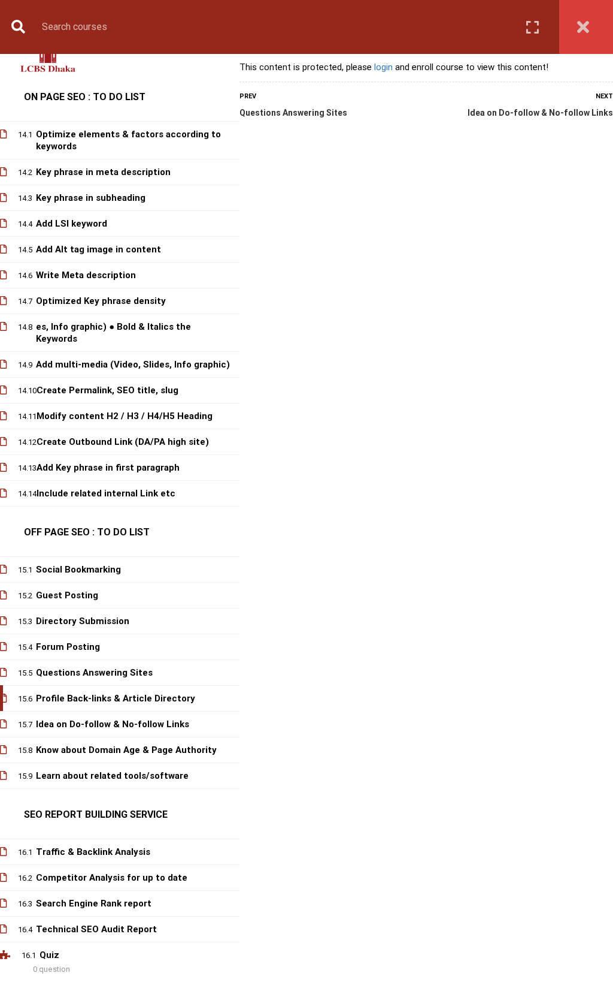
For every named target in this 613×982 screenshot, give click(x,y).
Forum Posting (68, 646)
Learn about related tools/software (112, 775)
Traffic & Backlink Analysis (93, 852)
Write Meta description (86, 275)
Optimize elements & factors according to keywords (128, 140)
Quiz (49, 955)
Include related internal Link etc (106, 493)
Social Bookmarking (78, 569)
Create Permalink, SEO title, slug (107, 390)
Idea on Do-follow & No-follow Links (540, 113)
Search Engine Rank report (93, 903)
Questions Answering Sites (293, 113)
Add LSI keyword (71, 223)
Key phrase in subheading (90, 197)
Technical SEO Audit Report (96, 929)
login (383, 67)
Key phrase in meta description (103, 172)
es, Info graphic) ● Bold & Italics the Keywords (113, 332)
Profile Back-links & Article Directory (115, 698)
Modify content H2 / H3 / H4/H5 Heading (125, 416)
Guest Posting (67, 595)
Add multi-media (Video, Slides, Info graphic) (133, 364)
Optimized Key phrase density (101, 301)
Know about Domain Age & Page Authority (126, 750)
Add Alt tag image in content (98, 249)
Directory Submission (82, 621)
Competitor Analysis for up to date (111, 877)
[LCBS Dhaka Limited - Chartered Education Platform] (48, 59)
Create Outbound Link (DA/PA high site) (123, 441)
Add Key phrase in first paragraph (108, 467)
